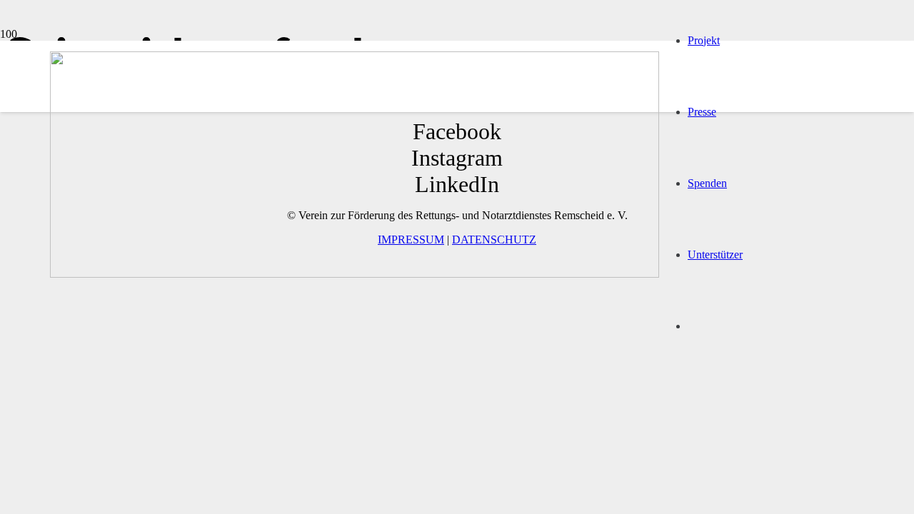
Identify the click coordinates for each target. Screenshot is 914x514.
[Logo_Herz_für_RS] (354, 274)
